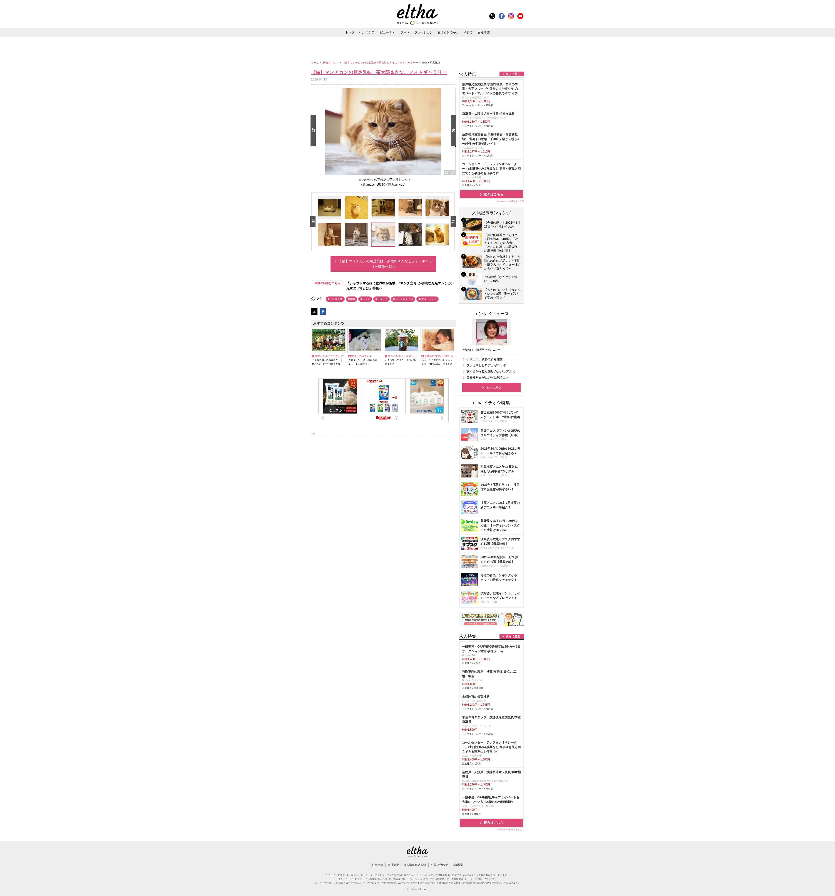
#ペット (365, 299)
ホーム (315, 62)
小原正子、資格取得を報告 (484, 359)
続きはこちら (493, 194)
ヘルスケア (366, 32)
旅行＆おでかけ (448, 32)
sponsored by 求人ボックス (510, 201)
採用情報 (458, 864)
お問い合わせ (439, 864)
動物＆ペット (331, 62)
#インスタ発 (335, 299)
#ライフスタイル (403, 299)
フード (405, 32)
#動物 (351, 299)
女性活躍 (484, 32)
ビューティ (387, 32)
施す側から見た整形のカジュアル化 (490, 371)
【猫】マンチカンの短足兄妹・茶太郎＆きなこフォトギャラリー (380, 62)
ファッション (423, 32)
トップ (349, 32)
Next (454, 131)
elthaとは (377, 864)
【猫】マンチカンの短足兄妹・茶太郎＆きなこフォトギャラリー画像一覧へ (385, 264)
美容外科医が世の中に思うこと (487, 377)
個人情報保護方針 (415, 864)
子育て (468, 32)
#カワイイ (381, 299)
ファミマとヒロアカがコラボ (486, 365)
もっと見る (493, 387)
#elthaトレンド (427, 299)
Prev (314, 131)
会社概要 (393, 864)
